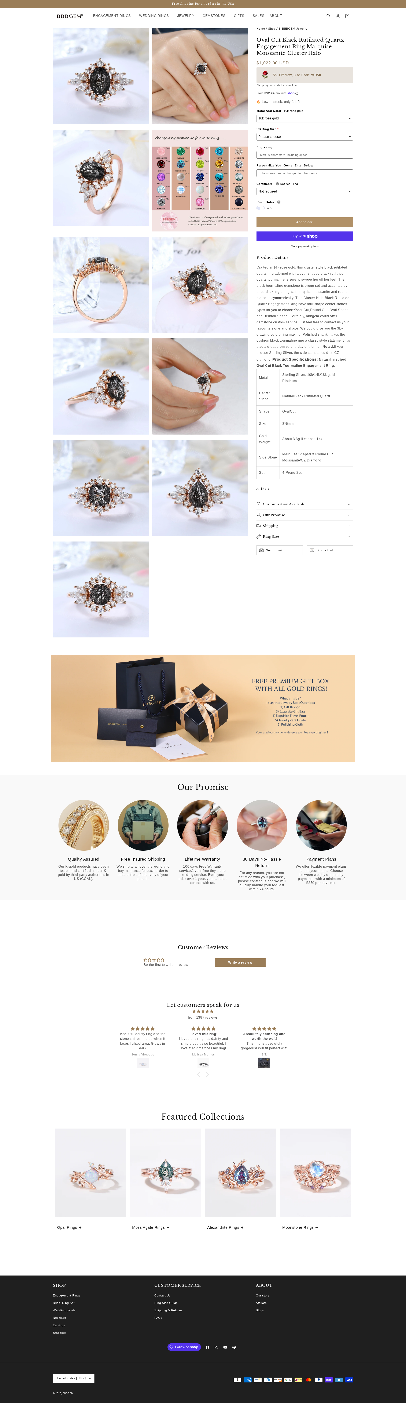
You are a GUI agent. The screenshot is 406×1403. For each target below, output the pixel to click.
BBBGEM (68, 1393)
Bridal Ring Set (64, 1303)
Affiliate (261, 1303)
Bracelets (59, 1332)
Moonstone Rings (298, 1227)
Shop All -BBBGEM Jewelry (287, 28)
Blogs (260, 1310)
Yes (269, 208)
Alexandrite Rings (223, 1227)
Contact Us (162, 1295)
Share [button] (265, 488)
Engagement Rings (67, 1295)
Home (260, 28)
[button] (114, 16)
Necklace (59, 1317)
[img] (203, 1011)
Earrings (59, 1325)
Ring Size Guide (166, 1303)
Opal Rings (67, 1227)
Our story (262, 1295)
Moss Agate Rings (148, 1227)
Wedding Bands (64, 1310)
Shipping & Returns (168, 1310)
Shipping (262, 85)
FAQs (158, 1317)
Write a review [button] (240, 962)
